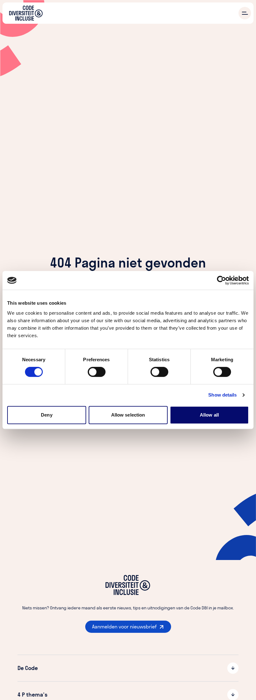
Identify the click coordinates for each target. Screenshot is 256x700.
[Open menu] (245, 13)
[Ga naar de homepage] (26, 13)
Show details (222, 395)
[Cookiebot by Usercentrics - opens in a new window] (221, 280)
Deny (46, 415)
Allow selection (128, 415)
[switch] (97, 372)
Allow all (209, 415)
